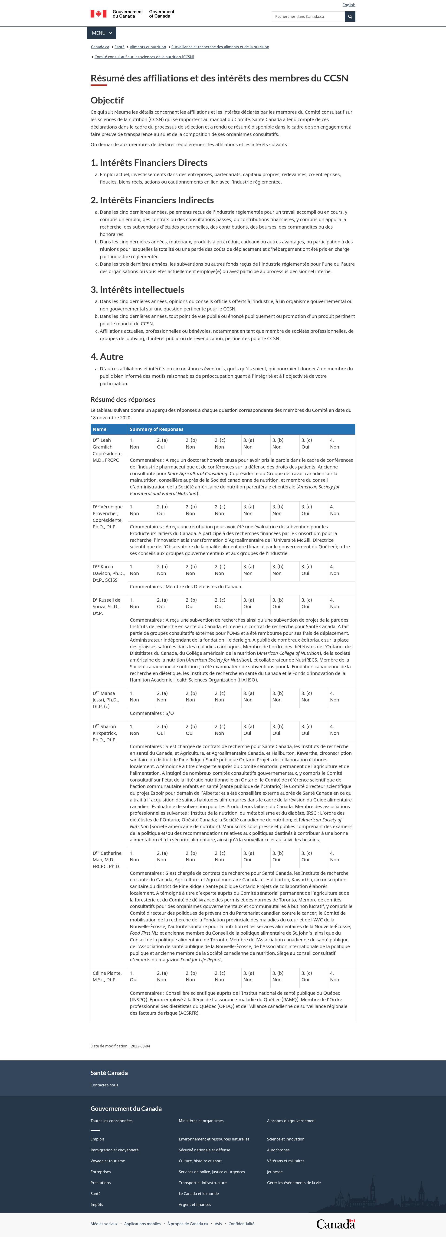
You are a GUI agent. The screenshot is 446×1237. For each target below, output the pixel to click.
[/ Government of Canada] (132, 14)
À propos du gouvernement (291, 1120)
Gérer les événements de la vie (294, 1182)
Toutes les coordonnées (112, 1120)
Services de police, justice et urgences (212, 1171)
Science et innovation (286, 1139)
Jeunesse (275, 1171)
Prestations (101, 1182)
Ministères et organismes (201, 1120)
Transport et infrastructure (203, 1182)
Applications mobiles (142, 1223)
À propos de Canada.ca (187, 1223)
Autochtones (278, 1150)
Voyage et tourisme (108, 1160)
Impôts (97, 1204)
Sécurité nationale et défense (204, 1150)
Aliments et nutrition (148, 46)
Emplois (98, 1139)
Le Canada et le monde (199, 1193)
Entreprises (101, 1171)
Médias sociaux (104, 1223)
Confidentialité (241, 1223)
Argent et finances (195, 1204)
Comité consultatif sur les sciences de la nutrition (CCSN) (144, 56)
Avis (218, 1223)
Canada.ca (100, 46)
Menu (104, 33)
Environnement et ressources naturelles (214, 1139)
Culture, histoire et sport (200, 1160)
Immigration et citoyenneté (115, 1150)
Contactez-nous (104, 1085)
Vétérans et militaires (286, 1160)
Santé (120, 46)
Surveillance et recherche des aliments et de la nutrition (220, 46)
